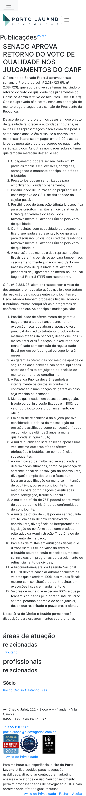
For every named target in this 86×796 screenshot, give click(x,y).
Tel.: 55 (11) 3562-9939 (21, 727)
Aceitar (77, 794)
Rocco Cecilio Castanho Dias (25, 690)
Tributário (10, 652)
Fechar (64, 794)
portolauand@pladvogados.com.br (29, 732)
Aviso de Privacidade (22, 757)
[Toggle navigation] (8, 6)
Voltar (41, 36)
